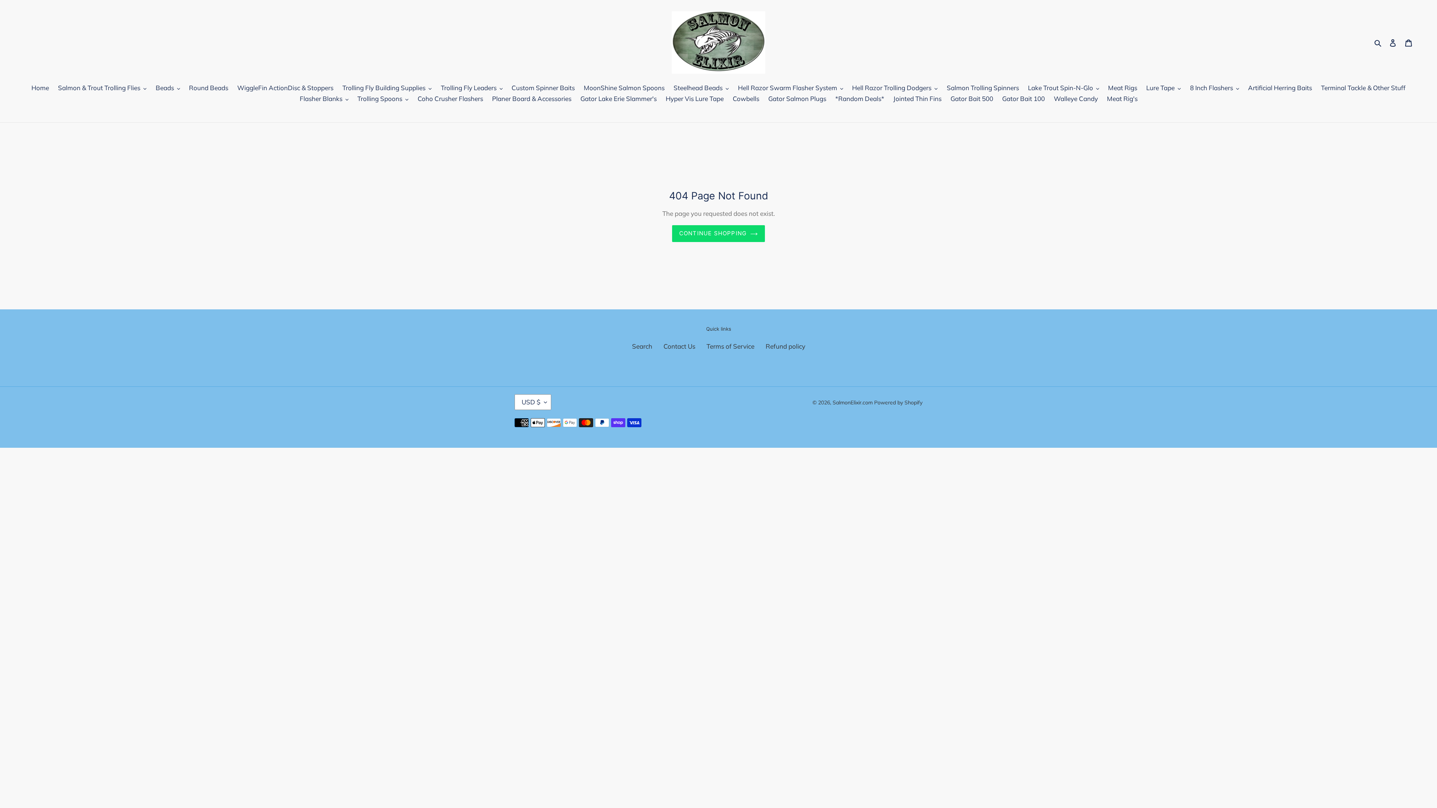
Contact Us (679, 346)
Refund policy (785, 346)
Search (642, 346)
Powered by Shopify (898, 402)
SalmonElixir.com (853, 402)
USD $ (531, 402)
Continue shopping (713, 233)
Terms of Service (730, 346)
